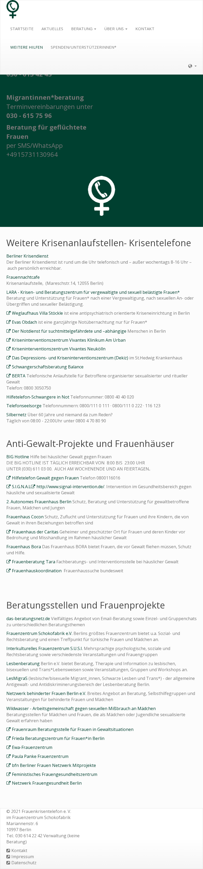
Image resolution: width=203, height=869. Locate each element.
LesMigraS (17, 678)
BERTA (18, 376)
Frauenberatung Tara (33, 562)
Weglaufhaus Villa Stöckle (38, 313)
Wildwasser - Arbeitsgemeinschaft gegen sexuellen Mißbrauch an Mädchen (81, 708)
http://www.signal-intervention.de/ (70, 487)
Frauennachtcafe (23, 277)
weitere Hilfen (26, 47)
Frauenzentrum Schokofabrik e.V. (39, 633)
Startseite (22, 28)
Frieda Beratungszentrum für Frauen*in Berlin (58, 738)
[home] (12, 9)
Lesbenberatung (23, 663)
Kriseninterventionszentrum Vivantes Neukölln (58, 349)
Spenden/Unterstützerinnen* (83, 47)
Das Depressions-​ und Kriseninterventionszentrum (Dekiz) (70, 358)
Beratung (82, 28)
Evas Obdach (24, 322)
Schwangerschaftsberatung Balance (48, 367)
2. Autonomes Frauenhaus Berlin (39, 502)
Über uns (114, 28)
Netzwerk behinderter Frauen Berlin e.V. (46, 693)
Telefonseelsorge (24, 406)
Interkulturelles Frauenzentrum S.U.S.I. (45, 648)
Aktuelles (52, 28)
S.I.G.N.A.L (21, 487)
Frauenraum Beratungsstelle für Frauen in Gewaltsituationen (72, 729)
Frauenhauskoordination (38, 571)
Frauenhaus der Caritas (35, 532)
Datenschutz (23, 863)
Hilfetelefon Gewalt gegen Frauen (45, 478)
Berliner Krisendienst (27, 256)
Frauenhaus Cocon (25, 517)
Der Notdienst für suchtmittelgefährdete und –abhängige (69, 331)
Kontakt (144, 28)
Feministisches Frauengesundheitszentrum (54, 774)
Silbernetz (16, 415)
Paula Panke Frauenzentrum (40, 756)
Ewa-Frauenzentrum (32, 747)
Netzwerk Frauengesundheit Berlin (47, 783)
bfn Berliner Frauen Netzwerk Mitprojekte (54, 765)
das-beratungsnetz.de (28, 618)
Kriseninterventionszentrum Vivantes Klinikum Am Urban (69, 340)
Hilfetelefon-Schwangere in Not (38, 397)
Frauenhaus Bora (24, 547)
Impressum (22, 856)
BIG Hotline (18, 457)
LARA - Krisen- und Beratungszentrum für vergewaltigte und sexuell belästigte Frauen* (93, 292)
